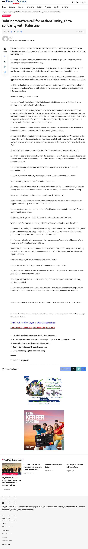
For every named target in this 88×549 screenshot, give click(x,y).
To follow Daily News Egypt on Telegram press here (33, 327)
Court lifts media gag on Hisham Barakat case (30, 347)
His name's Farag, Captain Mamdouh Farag (29, 351)
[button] (4, 2)
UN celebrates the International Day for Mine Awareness (34, 336)
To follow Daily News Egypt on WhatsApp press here (33, 323)
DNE (10, 37)
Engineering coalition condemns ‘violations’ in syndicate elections (33, 466)
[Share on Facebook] (11, 31)
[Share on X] (14, 31)
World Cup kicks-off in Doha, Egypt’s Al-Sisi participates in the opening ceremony (44, 339)
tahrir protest (24, 360)
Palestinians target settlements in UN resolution (31, 343)
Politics (6, 15)
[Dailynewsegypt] (16, 2)
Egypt (5, 474)
